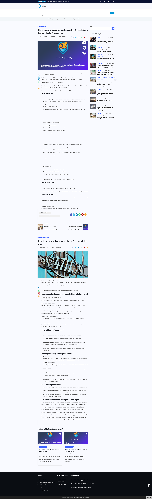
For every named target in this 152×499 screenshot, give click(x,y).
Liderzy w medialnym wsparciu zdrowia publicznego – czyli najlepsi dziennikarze (105, 117)
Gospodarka (40, 11)
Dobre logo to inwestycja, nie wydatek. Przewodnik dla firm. (82, 484)
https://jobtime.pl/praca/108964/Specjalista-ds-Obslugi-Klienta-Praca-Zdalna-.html (60, 208)
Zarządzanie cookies (86, 497)
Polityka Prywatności (62, 481)
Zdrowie (75, 11)
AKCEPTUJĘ (149, 497)
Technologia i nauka (66, 11)
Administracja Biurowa (45, 212)
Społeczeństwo (55, 11)
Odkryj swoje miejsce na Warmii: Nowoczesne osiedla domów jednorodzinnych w (104, 84)
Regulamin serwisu (62, 484)
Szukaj (91, 26)
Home (39, 19)
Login (112, 13)
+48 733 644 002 (42, 484)
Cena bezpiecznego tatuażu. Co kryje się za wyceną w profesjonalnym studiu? (82, 479)
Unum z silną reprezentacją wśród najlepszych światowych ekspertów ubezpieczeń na (105, 108)
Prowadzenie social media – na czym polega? (56, 1)
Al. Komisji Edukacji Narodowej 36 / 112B (46, 482)
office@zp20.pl (42, 487)
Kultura (47, 11)
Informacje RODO (62, 479)
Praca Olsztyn (40, 15)
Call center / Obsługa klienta (46, 215)
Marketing (56, 215)
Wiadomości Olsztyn (44, 453)
